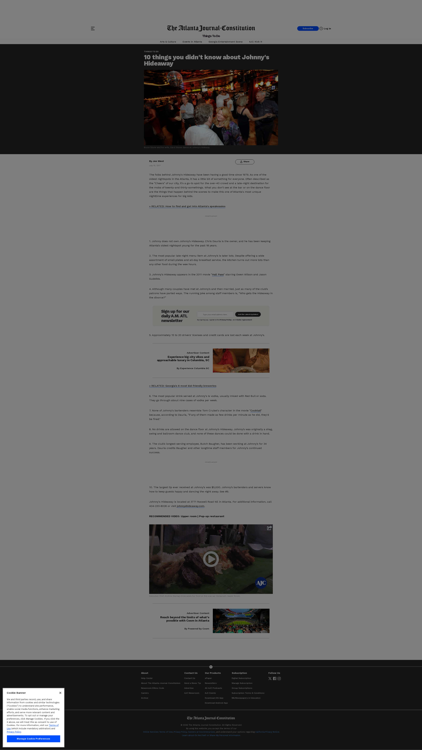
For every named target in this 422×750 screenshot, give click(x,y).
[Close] (60, 692)
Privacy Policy (14, 732)
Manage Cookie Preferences (33, 738)
